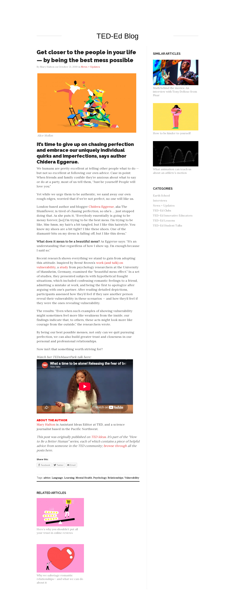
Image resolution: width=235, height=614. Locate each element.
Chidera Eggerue (101, 207)
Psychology (99, 477)
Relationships (115, 477)
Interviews (160, 200)
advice (47, 477)
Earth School (161, 195)
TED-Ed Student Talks (167, 225)
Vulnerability (132, 477)
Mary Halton (46, 424)
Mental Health (84, 477)
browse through (115, 446)
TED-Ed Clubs (162, 210)
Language (57, 477)
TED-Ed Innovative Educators (173, 215)
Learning (69, 477)
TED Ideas (98, 437)
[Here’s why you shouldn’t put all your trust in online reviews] (62, 499)
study (63, 267)
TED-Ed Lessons (164, 220)
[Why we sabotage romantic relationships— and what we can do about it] (62, 545)
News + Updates (164, 205)
